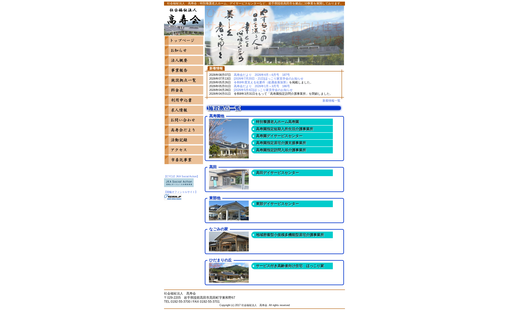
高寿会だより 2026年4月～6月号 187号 (262, 74)
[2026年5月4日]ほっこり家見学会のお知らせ (263, 90)
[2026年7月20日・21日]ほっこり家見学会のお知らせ (268, 78)
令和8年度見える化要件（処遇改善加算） (261, 82)
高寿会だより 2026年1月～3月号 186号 (262, 86)
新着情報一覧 (331, 100)
